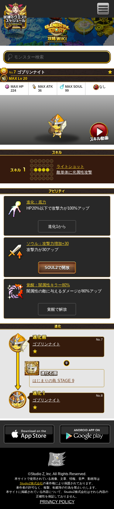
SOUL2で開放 (57, 267)
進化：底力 (36, 202)
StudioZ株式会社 (31, 483)
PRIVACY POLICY (57, 501)
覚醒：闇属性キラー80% (48, 285)
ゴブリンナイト (46, 344)
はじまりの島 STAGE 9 (53, 380)
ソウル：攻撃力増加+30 (47, 243)
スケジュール (15, 18)
